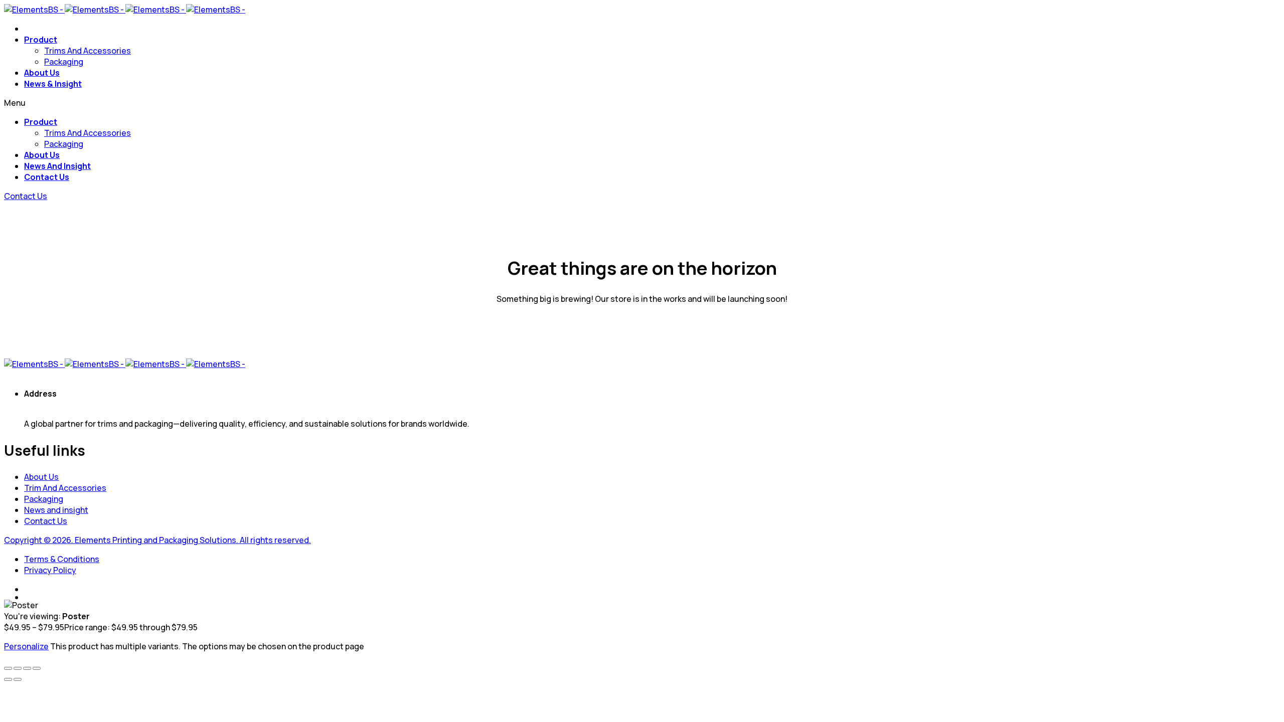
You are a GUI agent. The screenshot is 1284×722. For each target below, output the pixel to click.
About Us (42, 72)
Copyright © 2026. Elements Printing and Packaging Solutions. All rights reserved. (157, 540)
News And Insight (57, 165)
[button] (25, 196)
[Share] (27, 668)
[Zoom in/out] (8, 668)
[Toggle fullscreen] (18, 668)
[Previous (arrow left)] (8, 679)
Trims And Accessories (87, 50)
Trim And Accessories (65, 487)
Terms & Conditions (61, 559)
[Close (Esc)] (37, 668)
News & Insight (53, 83)
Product (40, 39)
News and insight (56, 509)
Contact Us (46, 177)
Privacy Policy (50, 570)
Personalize (26, 646)
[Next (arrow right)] (18, 679)
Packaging (63, 61)
